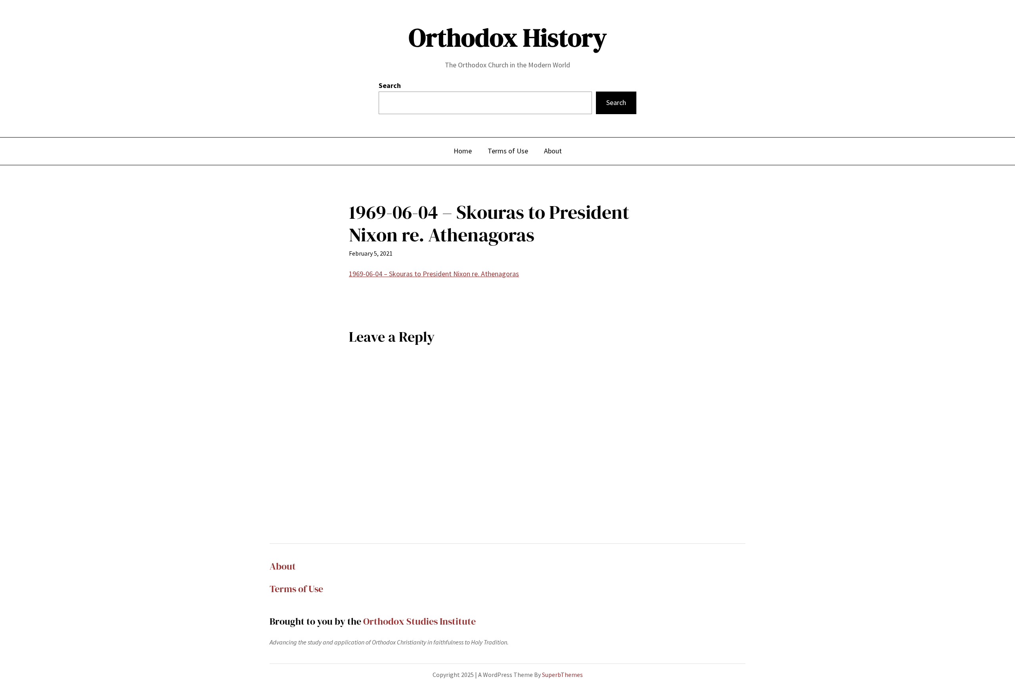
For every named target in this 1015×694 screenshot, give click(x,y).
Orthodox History (508, 37)
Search (390, 85)
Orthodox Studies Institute (419, 621)
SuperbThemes (562, 675)
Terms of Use (296, 588)
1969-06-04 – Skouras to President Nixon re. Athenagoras (434, 273)
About (283, 566)
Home (463, 150)
